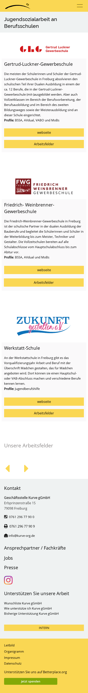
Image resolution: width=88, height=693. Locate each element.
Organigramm (14, 651)
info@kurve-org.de (22, 536)
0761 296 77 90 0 (21, 517)
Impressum (12, 657)
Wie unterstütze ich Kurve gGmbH (28, 608)
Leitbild (9, 645)
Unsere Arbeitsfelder (28, 445)
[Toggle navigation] (79, 5)
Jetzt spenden (30, 681)
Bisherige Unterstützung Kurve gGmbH (31, 613)
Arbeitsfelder (44, 144)
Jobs (8, 558)
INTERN (44, 628)
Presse (11, 567)
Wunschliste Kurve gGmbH (23, 603)
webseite (44, 132)
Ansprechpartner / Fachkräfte (35, 548)
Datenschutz (12, 663)
